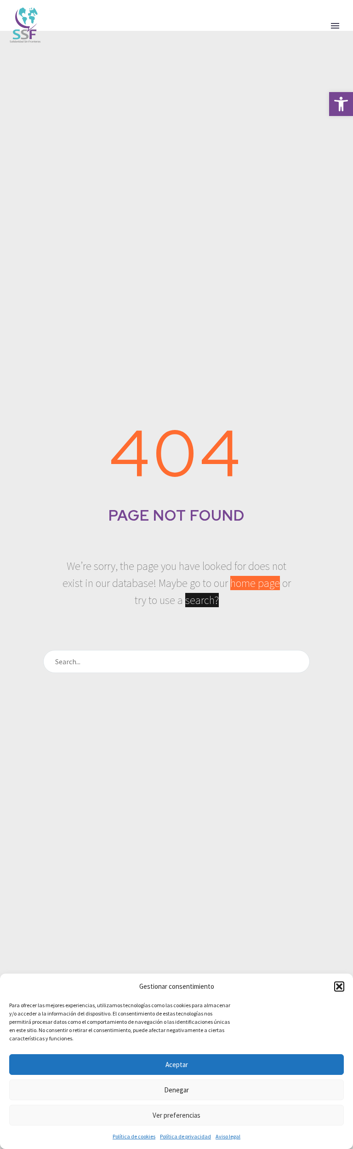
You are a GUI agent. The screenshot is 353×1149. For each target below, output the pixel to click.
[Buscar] (298, 661)
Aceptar (176, 1064)
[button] (341, 104)
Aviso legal (228, 1136)
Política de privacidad (185, 1136)
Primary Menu (335, 26)
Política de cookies (134, 1136)
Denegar (176, 1089)
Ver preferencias (176, 1115)
